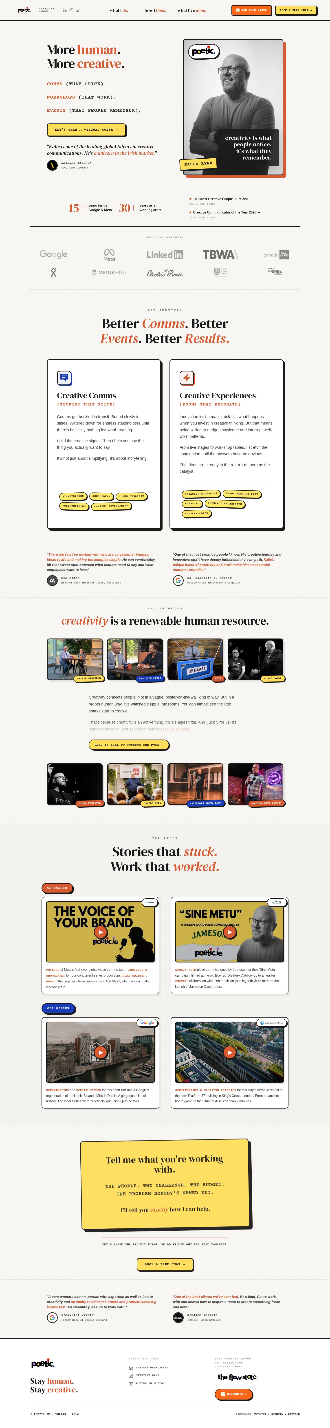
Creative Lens (147, 1375)
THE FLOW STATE (254, 10)
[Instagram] (71, 10)
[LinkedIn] (65, 10)
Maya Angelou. (178, 729)
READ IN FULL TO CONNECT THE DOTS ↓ (129, 745)
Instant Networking (152, 1368)
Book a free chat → (296, 10)
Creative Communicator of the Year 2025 (225, 212)
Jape (257, 981)
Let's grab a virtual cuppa (86, 130)
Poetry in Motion (150, 1383)
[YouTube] (78, 10)
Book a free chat (165, 1264)
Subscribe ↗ (237, 1394)
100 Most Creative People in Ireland (221, 199)
